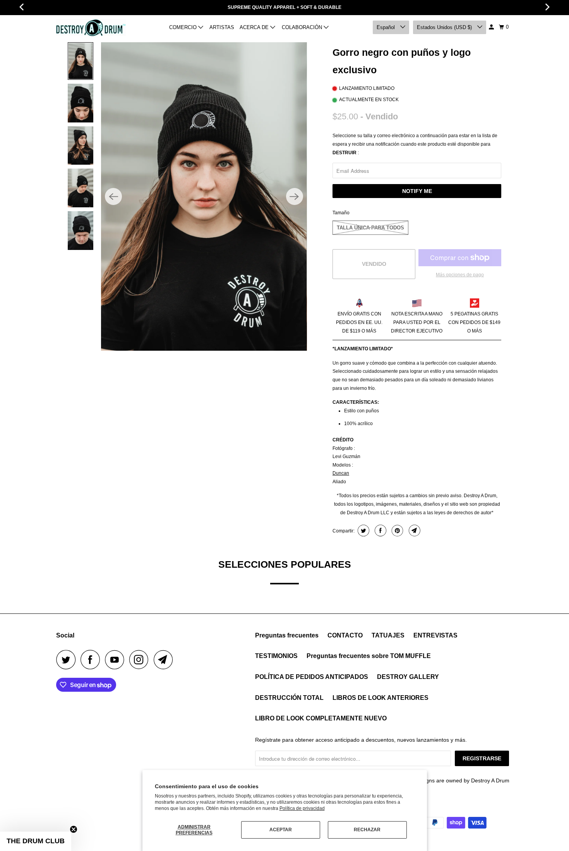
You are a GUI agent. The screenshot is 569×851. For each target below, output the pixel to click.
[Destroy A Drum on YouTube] (116, 659)
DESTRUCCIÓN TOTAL (289, 697)
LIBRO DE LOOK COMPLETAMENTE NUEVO (321, 718)
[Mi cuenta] (492, 27)
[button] (35, 841)
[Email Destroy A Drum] (165, 659)
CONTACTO (345, 635)
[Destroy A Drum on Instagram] (141, 659)
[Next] (294, 196)
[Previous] (113, 196)
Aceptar (280, 829)
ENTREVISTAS (435, 635)
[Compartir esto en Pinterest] (396, 530)
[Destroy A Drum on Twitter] (67, 659)
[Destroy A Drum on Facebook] (92, 659)
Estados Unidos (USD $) (445, 27)
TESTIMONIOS (276, 656)
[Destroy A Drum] (91, 27)
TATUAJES (388, 635)
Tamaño (341, 212)
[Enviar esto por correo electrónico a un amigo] (413, 530)
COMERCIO (183, 27)
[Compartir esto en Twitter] (362, 530)
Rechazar (367, 829)
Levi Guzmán (346, 456)
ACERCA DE (255, 27)
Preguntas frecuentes (287, 635)
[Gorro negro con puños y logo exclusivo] (204, 196)
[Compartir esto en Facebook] (379, 530)
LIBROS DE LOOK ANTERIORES (380, 697)
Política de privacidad (302, 808)
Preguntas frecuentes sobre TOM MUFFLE (369, 656)
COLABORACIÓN (303, 27)
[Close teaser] (73, 829)
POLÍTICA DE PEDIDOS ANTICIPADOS (311, 677)
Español (386, 27)
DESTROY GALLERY (408, 677)
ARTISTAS (221, 27)
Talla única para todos (370, 228)
